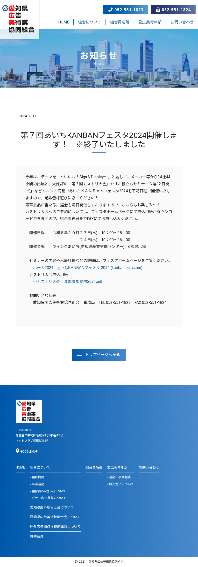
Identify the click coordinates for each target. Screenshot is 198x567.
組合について (89, 22)
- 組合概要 (37, 477)
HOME (63, 22)
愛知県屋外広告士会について (52, 507)
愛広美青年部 (150, 22)
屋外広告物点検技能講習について (55, 527)
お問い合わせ (182, 22)
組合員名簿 (119, 22)
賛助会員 (36, 536)
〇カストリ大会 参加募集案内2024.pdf (67, 281)
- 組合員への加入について (48, 491)
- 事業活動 (37, 484)
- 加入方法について (120, 484)
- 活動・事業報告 (119, 477)
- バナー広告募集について (48, 498)
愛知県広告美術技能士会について (55, 517)
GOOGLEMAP (29, 451)
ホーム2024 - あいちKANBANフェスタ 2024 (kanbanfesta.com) (87, 268)
